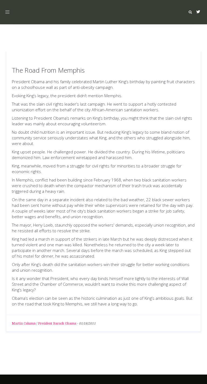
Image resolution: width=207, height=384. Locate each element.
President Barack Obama (57, 323)
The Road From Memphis (48, 70)
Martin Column (24, 323)
